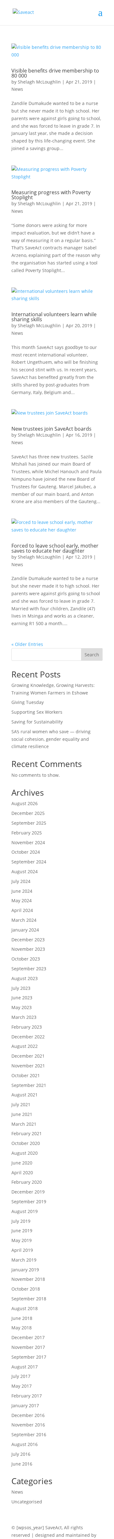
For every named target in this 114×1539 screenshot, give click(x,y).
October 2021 (25, 1075)
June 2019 (21, 1231)
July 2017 (20, 1376)
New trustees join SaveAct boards (51, 428)
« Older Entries (27, 644)
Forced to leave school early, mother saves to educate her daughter (54, 548)
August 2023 (24, 978)
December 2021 (28, 1056)
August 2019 (24, 1211)
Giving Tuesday (27, 702)
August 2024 (24, 871)
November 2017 (28, 1347)
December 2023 (28, 940)
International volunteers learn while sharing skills (54, 317)
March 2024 (23, 920)
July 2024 (20, 881)
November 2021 (28, 1066)
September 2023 (28, 969)
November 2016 (28, 1425)
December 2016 (28, 1415)
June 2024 (21, 891)
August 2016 (24, 1444)
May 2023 (21, 1007)
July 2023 (20, 988)
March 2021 (23, 1124)
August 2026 (24, 803)
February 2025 (26, 833)
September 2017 (28, 1357)
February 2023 (26, 1027)
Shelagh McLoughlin (39, 82)
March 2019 (23, 1260)
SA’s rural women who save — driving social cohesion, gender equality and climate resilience (51, 739)
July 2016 (20, 1454)
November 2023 (28, 949)
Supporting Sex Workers (36, 712)
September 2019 (28, 1202)
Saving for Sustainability (37, 722)
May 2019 (21, 1240)
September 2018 (28, 1299)
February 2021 (26, 1133)
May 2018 (21, 1328)
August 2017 (24, 1367)
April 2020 (22, 1173)
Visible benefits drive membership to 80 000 (55, 73)
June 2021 (21, 1114)
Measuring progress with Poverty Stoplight (51, 195)
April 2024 (22, 910)
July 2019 (20, 1221)
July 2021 (20, 1104)
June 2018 (21, 1318)
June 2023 (21, 998)
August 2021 (24, 1095)
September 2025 (28, 823)
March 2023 (23, 1017)
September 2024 (28, 862)
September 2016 (28, 1434)
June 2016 (21, 1464)
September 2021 (28, 1085)
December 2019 (28, 1192)
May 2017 (21, 1386)
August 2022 (24, 1046)
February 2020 (26, 1182)
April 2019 (22, 1250)
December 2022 (28, 1037)
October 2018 (25, 1289)
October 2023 (25, 959)
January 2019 (25, 1270)
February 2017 (26, 1396)
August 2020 (24, 1153)
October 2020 (25, 1143)
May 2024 (21, 900)
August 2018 (24, 1308)
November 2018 (28, 1279)
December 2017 (28, 1337)
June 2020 (21, 1163)
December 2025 (28, 813)
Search (92, 655)
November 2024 (28, 842)
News (17, 89)
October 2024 (25, 852)
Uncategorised (26, 1502)
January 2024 (25, 930)
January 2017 (25, 1405)
